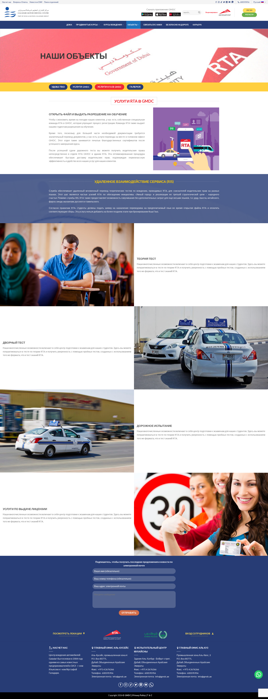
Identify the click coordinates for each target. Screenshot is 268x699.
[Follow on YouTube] (229, 2)
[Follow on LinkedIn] (227, 2)
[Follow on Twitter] (224, 2)
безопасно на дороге (177, 25)
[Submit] (199, 12)
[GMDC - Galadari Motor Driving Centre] (27, 12)
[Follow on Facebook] (216, 2)
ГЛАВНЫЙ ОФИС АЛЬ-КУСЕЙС (111, 647)
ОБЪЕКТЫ (132, 25)
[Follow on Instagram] (219, 2)
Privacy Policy (139, 695)
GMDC (128, 695)
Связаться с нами (152, 25)
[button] (257, 674)
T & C (150, 695)
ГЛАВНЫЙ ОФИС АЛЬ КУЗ (193, 647)
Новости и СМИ (36, 2)
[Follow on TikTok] (221, 2)
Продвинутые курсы (87, 25)
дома (69, 25)
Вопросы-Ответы (20, 2)
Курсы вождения (113, 25)
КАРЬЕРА (197, 25)
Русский (256, 2)
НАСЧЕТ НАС (60, 647)
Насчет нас (6, 2)
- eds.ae (156, 695)
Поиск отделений (51, 2)
